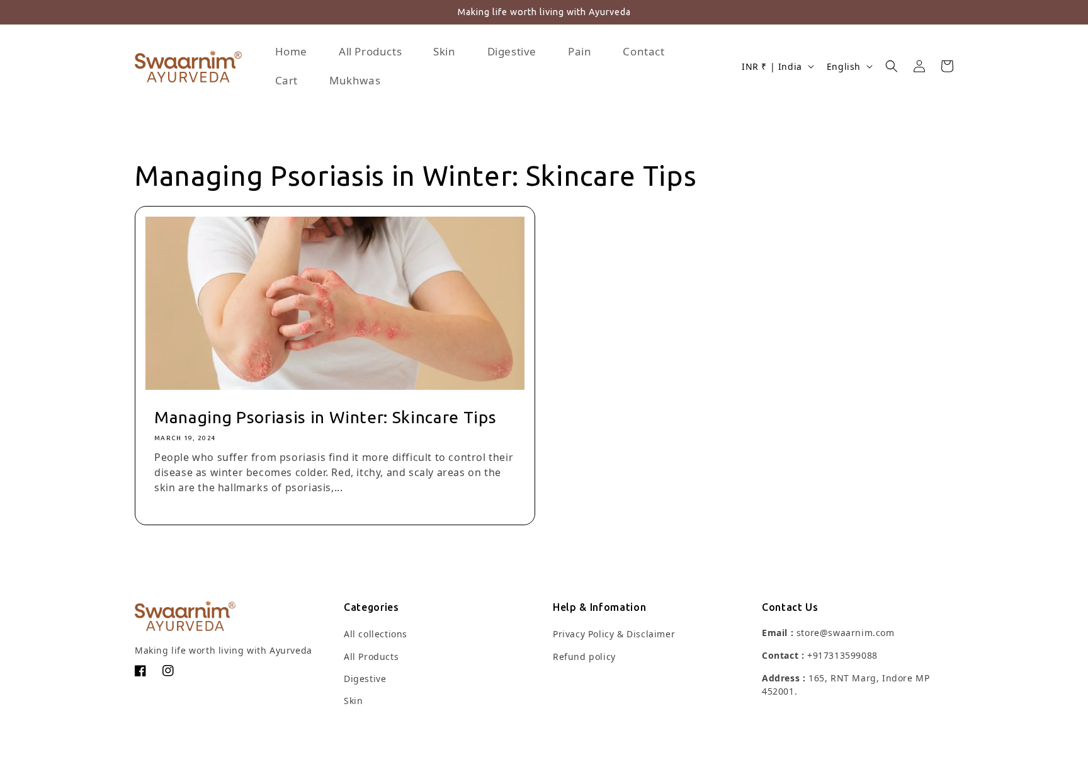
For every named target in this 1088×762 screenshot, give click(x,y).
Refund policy (584, 656)
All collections (375, 634)
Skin (353, 701)
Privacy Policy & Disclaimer (614, 634)
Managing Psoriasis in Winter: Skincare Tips (325, 416)
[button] (891, 66)
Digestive (365, 679)
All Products (371, 656)
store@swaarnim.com (845, 633)
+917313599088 (842, 655)
